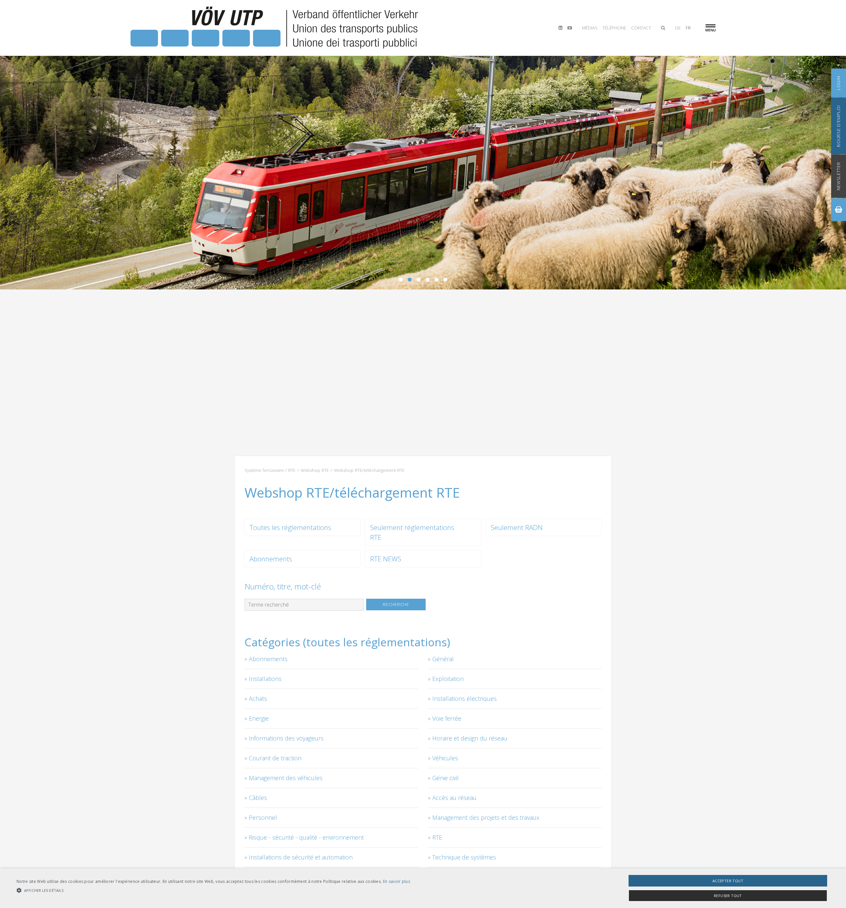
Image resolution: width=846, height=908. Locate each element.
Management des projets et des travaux (485, 817)
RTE (437, 837)
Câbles (258, 798)
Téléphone (614, 28)
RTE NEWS (385, 558)
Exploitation (448, 679)
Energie (259, 718)
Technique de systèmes (464, 857)
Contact (641, 28)
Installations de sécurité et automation (301, 857)
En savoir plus (396, 881)
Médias (589, 28)
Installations (265, 679)
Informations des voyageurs (286, 738)
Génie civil (445, 778)
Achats (258, 698)
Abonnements (271, 558)
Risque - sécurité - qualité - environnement (306, 837)
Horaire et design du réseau (469, 738)
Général (443, 659)
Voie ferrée (446, 718)
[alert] (423, 888)
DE (678, 28)
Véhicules (445, 758)
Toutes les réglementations (290, 527)
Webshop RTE (315, 470)
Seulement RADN (517, 527)
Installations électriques (464, 698)
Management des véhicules (286, 778)
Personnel (263, 817)
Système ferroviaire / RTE (270, 470)
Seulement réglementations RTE (412, 532)
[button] (213, 890)
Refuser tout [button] (728, 895)
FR (688, 28)
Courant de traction (275, 758)
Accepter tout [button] (727, 880)
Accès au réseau (454, 798)
